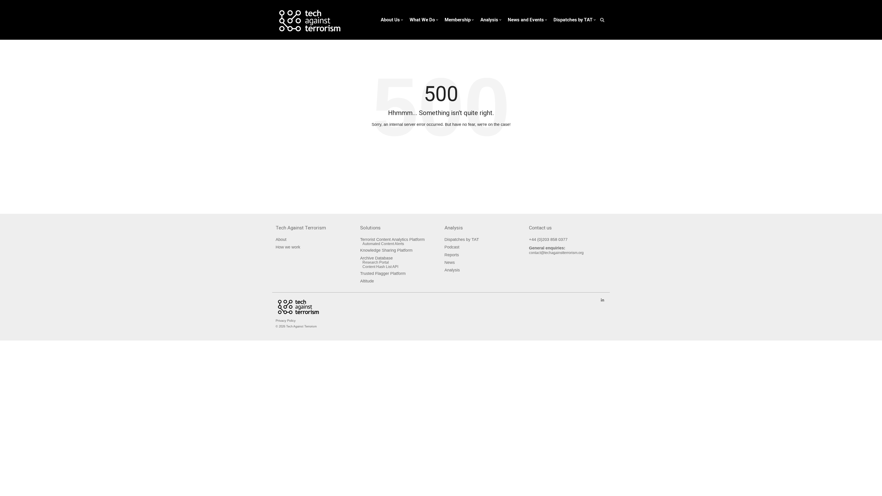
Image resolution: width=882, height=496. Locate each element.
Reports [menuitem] (451, 255)
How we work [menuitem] (288, 247)
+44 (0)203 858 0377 (548, 239)
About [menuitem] (281, 239)
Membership (458, 20)
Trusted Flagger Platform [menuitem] (383, 273)
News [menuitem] (449, 262)
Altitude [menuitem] (367, 281)
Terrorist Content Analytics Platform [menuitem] (392, 239)
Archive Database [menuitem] (376, 258)
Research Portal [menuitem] (375, 262)
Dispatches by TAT (573, 20)
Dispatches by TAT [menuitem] (461, 239)
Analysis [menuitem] (452, 270)
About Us (390, 20)
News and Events (526, 20)
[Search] (602, 20)
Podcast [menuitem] (451, 247)
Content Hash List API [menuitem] (380, 267)
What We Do (422, 20)
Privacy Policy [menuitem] (286, 320)
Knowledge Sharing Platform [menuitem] (386, 250)
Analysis (489, 20)
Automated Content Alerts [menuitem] (383, 244)
